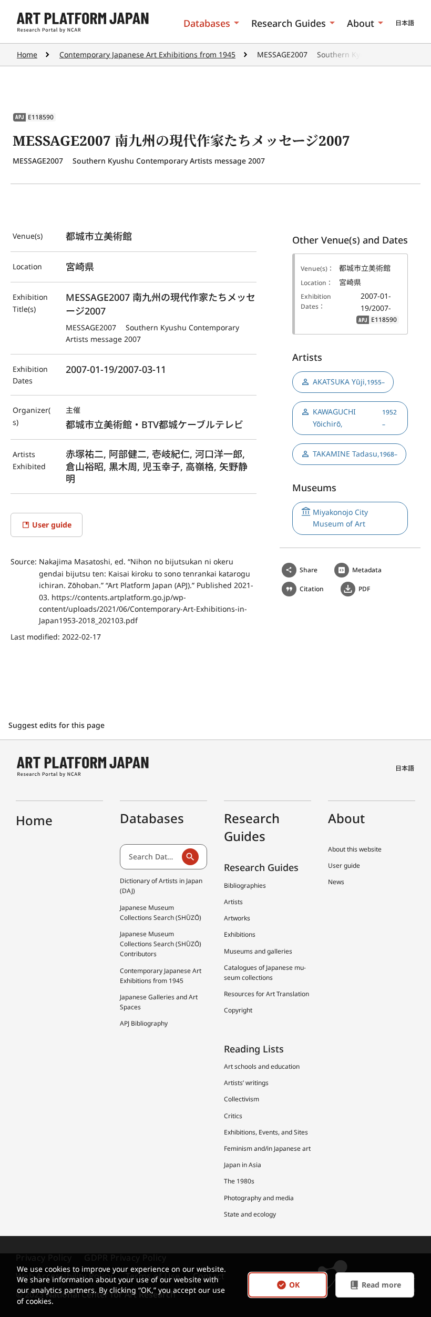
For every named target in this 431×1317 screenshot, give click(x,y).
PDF (364, 588)
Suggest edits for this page (57, 725)
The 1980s (239, 1181)
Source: (25, 561)
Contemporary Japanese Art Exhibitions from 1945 (147, 54)
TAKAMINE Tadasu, (355, 454)
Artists (233, 901)
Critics (233, 1115)
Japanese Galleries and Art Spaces (159, 1001)
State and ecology (250, 1214)
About (360, 23)
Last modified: (36, 637)
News (336, 881)
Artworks (237, 918)
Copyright (238, 1010)
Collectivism (241, 1099)
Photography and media (259, 1197)
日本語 (404, 22)
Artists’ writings (246, 1082)
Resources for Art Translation (266, 993)
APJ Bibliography (144, 1023)
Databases (206, 23)
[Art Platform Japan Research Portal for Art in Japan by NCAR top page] (83, 23)
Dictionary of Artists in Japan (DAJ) (161, 885)
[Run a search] (190, 856)
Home (27, 54)
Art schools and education (262, 1066)
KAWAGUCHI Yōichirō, (355, 417)
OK (294, 1285)
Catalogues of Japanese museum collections (265, 972)
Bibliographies (245, 885)
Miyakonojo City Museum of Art (340, 518)
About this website (355, 849)
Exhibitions (239, 934)
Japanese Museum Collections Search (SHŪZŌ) (160, 912)
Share (308, 569)
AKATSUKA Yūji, (349, 382)
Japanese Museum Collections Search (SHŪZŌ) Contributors (160, 943)
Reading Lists (254, 1048)
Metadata (367, 569)
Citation (312, 588)
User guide (344, 865)
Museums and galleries (258, 951)
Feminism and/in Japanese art (267, 1148)
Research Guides (288, 23)
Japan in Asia (242, 1164)
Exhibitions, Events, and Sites (266, 1132)
